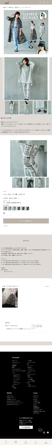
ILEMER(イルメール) (11, 399)
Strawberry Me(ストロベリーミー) (15, 402)
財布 (13, 386)
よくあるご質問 (36, 402)
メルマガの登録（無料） (26, 427)
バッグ (13, 372)
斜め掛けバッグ (16, 376)
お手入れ (35, 399)
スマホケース (31, 369)
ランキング (14, 364)
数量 (4, 213)
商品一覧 (16, 7)
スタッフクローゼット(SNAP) (19, 370)
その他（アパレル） (32, 386)
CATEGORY (15, 357)
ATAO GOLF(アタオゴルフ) (13, 404)
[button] (40, 2)
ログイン (35, 404)
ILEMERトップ (11, 7)
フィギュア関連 (31, 381)
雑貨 (29, 376)
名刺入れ (30, 367)
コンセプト (35, 397)
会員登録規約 (36, 408)
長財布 (14, 387)
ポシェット (15, 381)
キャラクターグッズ (31, 374)
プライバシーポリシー (38, 409)
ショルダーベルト (32, 370)
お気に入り (35, 396)
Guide (35, 393)
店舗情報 (14, 365)
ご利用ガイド (36, 401)
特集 (13, 367)
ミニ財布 (30, 360)
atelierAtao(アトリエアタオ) (13, 401)
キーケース (30, 365)
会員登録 (35, 406)
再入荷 (9, 210)
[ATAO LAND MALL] (7, 2)
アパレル (30, 377)
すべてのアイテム (16, 362)
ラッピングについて (16, 369)
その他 (28, 382)
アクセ (29, 384)
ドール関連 (30, 379)
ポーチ (29, 372)
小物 (27, 364)
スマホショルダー (32, 362)
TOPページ (14, 360)
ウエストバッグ (16, 382)
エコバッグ (15, 384)
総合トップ (5, 7)
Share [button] (6, 225)
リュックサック (16, 379)
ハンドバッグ (16, 374)
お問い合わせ (36, 413)
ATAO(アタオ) (10, 396)
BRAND (9, 393)
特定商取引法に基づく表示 (39, 411)
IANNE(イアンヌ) (11, 397)
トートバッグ (16, 377)
